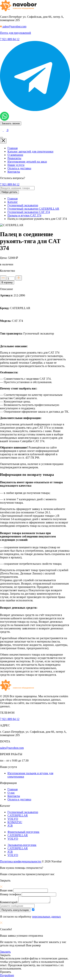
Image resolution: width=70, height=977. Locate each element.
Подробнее (7, 975)
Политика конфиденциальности (21, 861)
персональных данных (46, 916)
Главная (12, 148)
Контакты (13, 171)
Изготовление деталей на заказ (27, 161)
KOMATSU (14, 822)
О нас (11, 792)
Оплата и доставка (19, 168)
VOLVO (12, 818)
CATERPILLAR (17, 815)
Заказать (5, 951)
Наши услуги (15, 165)
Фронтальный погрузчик (23, 831)
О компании (15, 154)
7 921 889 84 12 (9, 39)
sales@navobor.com (12, 747)
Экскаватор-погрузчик (21, 845)
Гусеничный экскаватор (22, 812)
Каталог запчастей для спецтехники (30, 151)
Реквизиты (14, 158)
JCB (10, 825)
